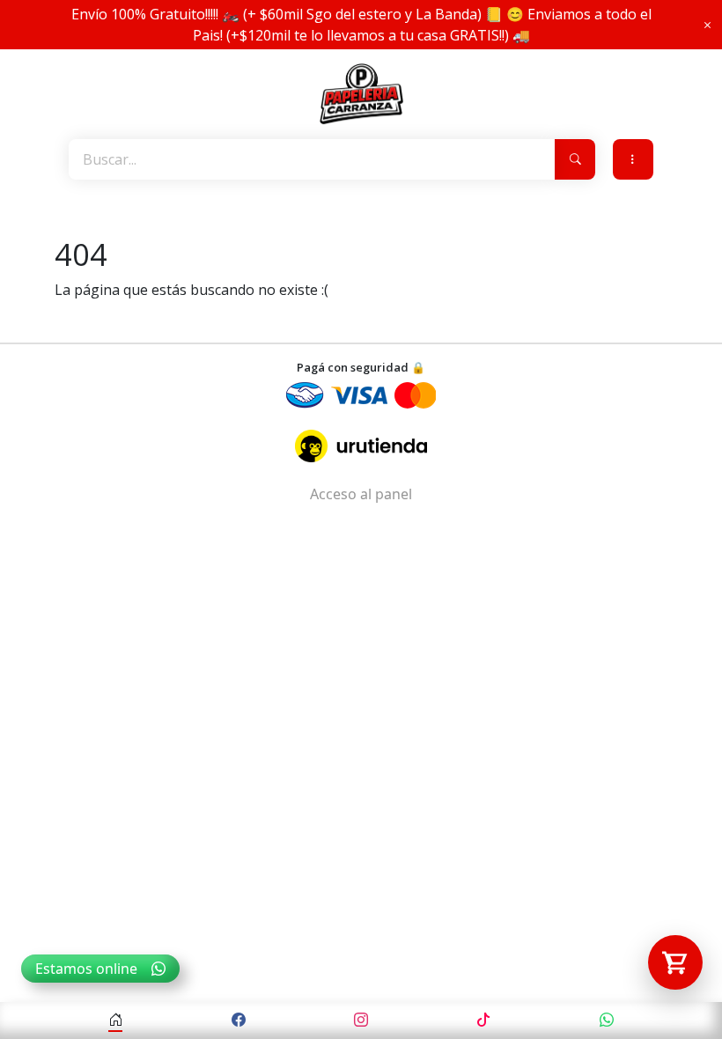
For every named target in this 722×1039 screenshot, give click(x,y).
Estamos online (86, 968)
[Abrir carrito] (675, 962)
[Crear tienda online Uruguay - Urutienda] (361, 446)
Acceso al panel (361, 494)
